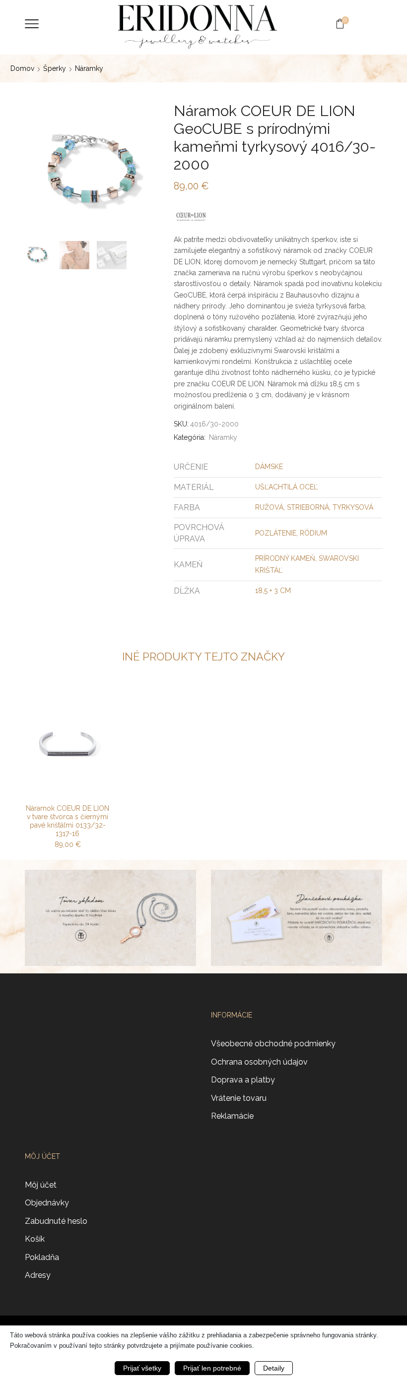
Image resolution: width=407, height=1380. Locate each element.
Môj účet (41, 1185)
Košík (35, 1239)
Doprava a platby (243, 1079)
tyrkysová (353, 507)
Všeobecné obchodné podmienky (273, 1043)
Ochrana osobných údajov (259, 1062)
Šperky (54, 68)
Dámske (269, 467)
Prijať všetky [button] (142, 1368)
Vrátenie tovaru (239, 1098)
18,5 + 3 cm (273, 591)
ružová (269, 507)
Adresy (38, 1275)
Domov (22, 68)
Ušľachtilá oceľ (286, 487)
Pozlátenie (275, 533)
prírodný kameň (285, 558)
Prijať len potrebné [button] (212, 1368)
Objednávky (47, 1202)
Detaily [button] (273, 1368)
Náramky (89, 68)
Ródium (313, 533)
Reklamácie (232, 1116)
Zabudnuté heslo (56, 1221)
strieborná (308, 507)
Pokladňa (42, 1257)
